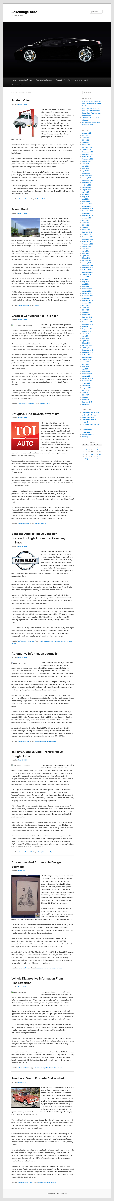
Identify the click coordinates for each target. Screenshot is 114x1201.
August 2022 (86, 246)
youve (53, 852)
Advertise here (87, 430)
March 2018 (86, 371)
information (46, 741)
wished (53, 1182)
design (54, 968)
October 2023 (86, 213)
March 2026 (86, 145)
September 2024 (87, 187)
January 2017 (86, 404)
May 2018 (85, 366)
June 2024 (85, 194)
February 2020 (87, 317)
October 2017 (86, 383)
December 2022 (87, 237)
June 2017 (85, 392)
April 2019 (85, 341)
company (69, 641)
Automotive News (17, 85)
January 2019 (86, 348)
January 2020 (86, 319)
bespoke (58, 641)
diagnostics (38, 1068)
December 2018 (87, 350)
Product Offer (20, 100)
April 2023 (85, 227)
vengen (13, 643)
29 (97, 456)
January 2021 (86, 291)
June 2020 (85, 307)
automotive (50, 641)
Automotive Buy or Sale (63, 80)
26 (89, 456)
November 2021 (87, 267)
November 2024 (87, 182)
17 (83, 454)
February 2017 (87, 402)
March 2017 (86, 400)
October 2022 (86, 241)
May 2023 (85, 225)
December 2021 (87, 265)
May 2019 (85, 338)
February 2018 (87, 374)
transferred (47, 852)
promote (41, 1182)
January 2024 (86, 206)
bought (40, 852)
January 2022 (86, 263)
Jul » (97, 459)
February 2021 (87, 289)
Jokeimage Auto (24, 11)
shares (48, 403)
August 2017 (86, 388)
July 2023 (85, 220)
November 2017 (87, 381)
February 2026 (87, 147)
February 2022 (87, 260)
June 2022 (85, 251)
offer (37, 199)
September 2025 (87, 159)
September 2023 (87, 215)
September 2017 (87, 385)
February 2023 (87, 232)
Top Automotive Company (44, 80)
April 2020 (85, 312)
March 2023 (86, 230)
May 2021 (85, 282)
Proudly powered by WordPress (57, 1193)
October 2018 (86, 355)
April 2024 (85, 199)
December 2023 (87, 208)
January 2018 (86, 376)
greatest (42, 403)
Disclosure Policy (88, 434)
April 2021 (85, 284)
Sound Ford (19, 209)
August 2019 (86, 331)
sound (37, 305)
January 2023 (86, 234)
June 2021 (85, 279)
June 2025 (85, 166)
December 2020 (87, 293)
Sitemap (85, 437)
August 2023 (86, 218)
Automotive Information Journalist (35, 653)
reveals (43, 523)
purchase (47, 1182)
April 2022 (85, 256)
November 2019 (87, 324)
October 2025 (86, 156)
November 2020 (87, 296)
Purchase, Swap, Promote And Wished (37, 1078)
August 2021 (86, 274)
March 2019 (86, 343)
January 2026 (86, 149)
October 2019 (86, 326)
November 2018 (87, 352)
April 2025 (85, 171)
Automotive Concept (81, 80)
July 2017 (85, 390)
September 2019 (87, 329)
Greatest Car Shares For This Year (34, 316)
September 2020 (87, 300)
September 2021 (87, 272)
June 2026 (85, 138)
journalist (53, 741)
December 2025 (87, 152)
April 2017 (85, 397)
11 (86, 452)
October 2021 (86, 270)
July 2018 (85, 362)
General (85, 422)
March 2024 (86, 201)
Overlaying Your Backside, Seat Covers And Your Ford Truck (91, 103)
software (59, 968)
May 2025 (85, 168)
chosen (63, 641)
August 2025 (86, 161)
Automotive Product (25, 80)
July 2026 (85, 135)
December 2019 (87, 322)
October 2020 (86, 298)
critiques (37, 523)
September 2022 (87, 244)
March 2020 (86, 315)
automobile (39, 968)
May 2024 (85, 197)
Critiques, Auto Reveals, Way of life (35, 414)
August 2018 (86, 359)
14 (94, 452)
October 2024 (86, 185)
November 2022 (87, 239)
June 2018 (85, 364)
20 (92, 454)
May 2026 (85, 140)
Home (14, 80)
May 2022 (85, 253)
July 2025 (85, 164)
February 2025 (87, 175)
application (43, 641)
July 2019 (85, 333)
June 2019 (85, 336)
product (42, 199)
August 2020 (86, 303)
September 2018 (87, 357)
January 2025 (86, 178)
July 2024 (85, 192)
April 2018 (85, 369)
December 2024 (87, 180)
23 (100, 454)
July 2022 (85, 249)
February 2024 (87, 204)
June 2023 (85, 223)
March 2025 (86, 173)
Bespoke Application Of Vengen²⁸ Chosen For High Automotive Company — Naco (38, 538)
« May (86, 459)
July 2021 (85, 277)
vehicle (59, 1068)
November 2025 (87, 154)
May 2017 (85, 395)
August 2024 (86, 190)
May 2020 (85, 310)
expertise (46, 1068)
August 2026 (86, 133)
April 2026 (85, 142)
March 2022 (86, 258)
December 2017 (87, 378)
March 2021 (86, 286)
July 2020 (85, 305)
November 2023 (87, 211)
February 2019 (87, 345)
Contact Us (86, 432)
